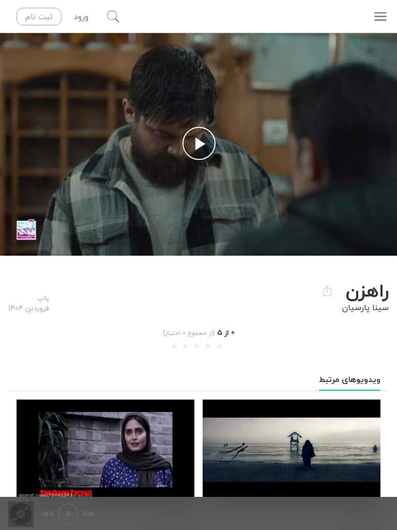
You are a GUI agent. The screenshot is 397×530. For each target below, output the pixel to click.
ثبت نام (39, 16)
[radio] (173, 346)
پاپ (43, 297)
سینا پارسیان (365, 307)
